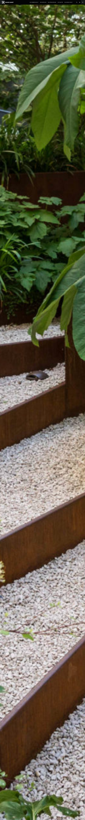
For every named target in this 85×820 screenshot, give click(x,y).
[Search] (75, 2)
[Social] (78, 2)
